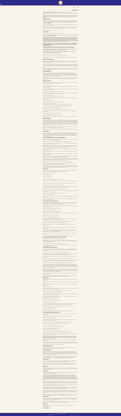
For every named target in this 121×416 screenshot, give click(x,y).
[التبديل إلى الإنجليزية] (72, 7)
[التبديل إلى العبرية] (75, 7)
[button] (1, 5)
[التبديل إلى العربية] (74, 7)
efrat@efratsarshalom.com (48, 407)
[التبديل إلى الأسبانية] (71, 7)
